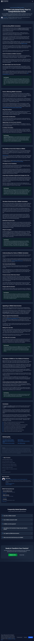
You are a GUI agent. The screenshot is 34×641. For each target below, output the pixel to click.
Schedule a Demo (13, 554)
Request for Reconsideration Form (13, 318)
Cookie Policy (10, 638)
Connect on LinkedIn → (9, 484)
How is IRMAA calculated (21, 443)
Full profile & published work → (10, 483)
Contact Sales (21, 554)
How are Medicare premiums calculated (8, 443)
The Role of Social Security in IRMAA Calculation (9, 464)
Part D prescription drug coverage (17, 161)
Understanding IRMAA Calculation (7, 459)
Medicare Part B (5, 155)
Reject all (25, 637)
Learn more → (5, 493)
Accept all (30, 637)
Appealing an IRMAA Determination (7, 467)
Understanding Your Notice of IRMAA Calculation (9, 465)
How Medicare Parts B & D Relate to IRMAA (8, 462)
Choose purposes (19, 637)
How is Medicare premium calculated (8, 439)
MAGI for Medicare (20, 439)
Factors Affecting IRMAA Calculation (7, 461)
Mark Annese (5, 17)
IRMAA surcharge (24, 43)
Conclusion (3, 470)
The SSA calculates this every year (17, 260)
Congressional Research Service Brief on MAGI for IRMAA (12, 107)
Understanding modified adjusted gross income (8, 441)
